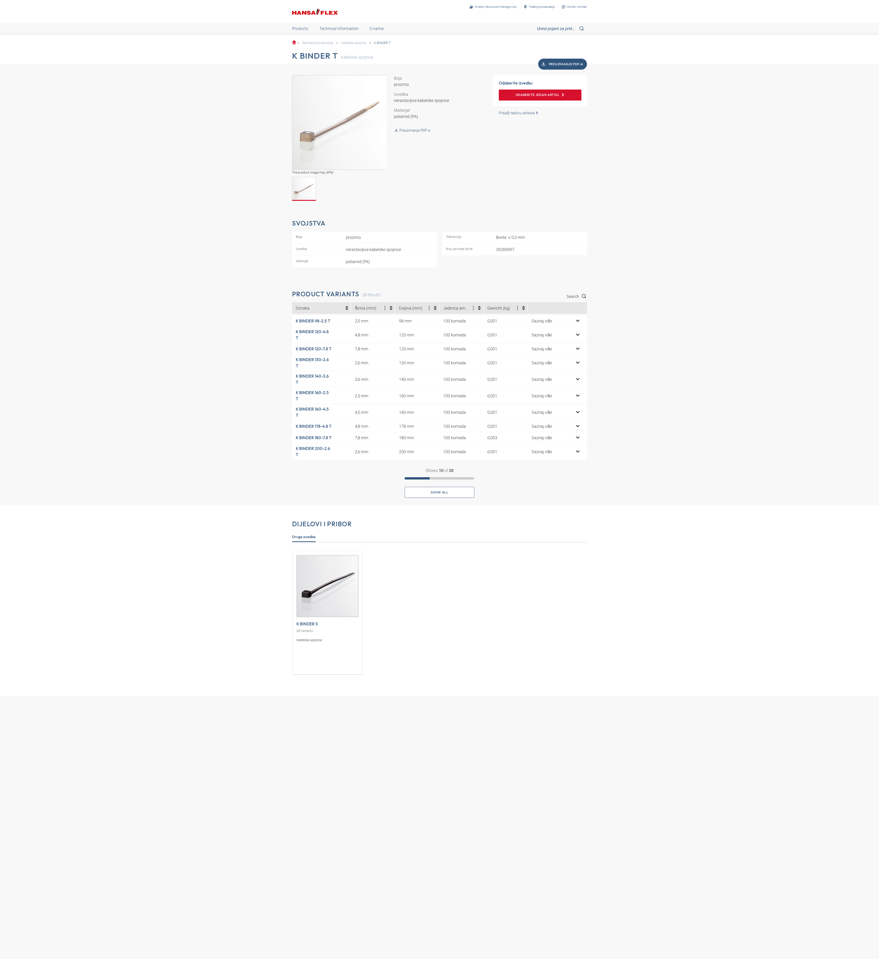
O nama (376, 28)
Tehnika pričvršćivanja (317, 43)
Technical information (338, 28)
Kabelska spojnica (353, 43)
